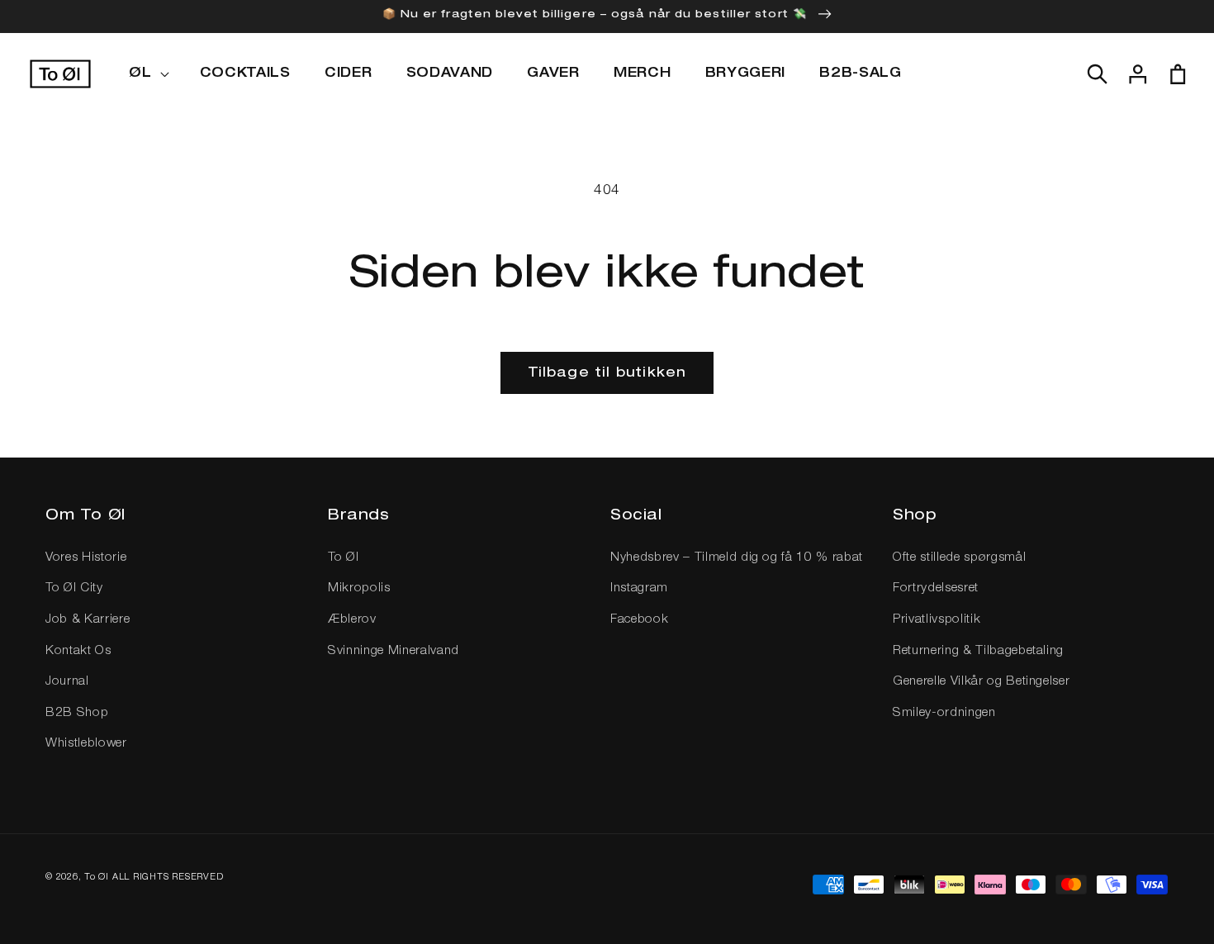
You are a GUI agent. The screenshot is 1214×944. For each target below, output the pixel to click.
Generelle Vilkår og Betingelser (981, 682)
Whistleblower (86, 744)
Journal (67, 682)
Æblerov (352, 620)
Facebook (639, 620)
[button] (147, 74)
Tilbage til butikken (607, 374)
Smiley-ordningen (944, 713)
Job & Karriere (87, 620)
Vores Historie (85, 558)
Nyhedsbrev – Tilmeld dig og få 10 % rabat (736, 558)
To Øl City (74, 588)
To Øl (343, 558)
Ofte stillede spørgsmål (959, 558)
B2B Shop (76, 713)
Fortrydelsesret (936, 588)
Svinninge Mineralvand (393, 651)
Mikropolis (359, 588)
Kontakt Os (78, 651)
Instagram (639, 588)
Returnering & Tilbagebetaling (978, 651)
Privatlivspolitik (936, 620)
